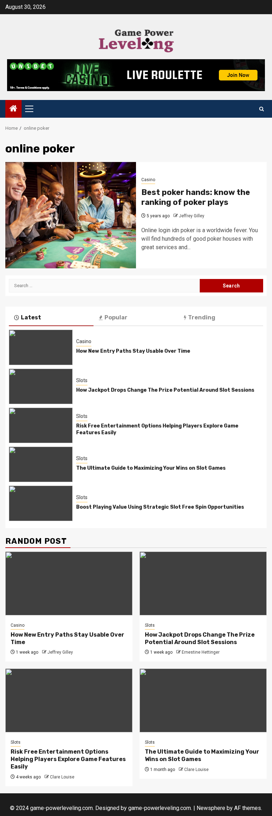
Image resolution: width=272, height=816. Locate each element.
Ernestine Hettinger (201, 652)
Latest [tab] (31, 317)
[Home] (13, 109)
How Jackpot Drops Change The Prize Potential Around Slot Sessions (165, 390)
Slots (81, 380)
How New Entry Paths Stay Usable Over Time (133, 351)
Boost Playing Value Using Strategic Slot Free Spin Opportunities (160, 507)
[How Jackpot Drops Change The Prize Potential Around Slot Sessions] (41, 386)
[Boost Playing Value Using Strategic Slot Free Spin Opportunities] (41, 503)
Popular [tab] (116, 317)
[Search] (261, 109)
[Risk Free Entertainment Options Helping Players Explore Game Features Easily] (41, 425)
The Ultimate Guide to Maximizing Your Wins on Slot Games (151, 468)
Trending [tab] (201, 317)
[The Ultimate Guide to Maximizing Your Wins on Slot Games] (41, 464)
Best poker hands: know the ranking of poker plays (195, 197)
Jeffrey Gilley (191, 215)
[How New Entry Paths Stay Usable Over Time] (41, 347)
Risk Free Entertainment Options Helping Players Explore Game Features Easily (68, 759)
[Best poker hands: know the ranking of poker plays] (70, 215)
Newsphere (211, 808)
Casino (148, 179)
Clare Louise (62, 777)
